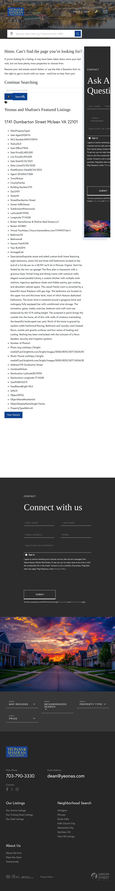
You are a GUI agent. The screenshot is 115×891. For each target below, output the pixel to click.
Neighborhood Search (55, 705)
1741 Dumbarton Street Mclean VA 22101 (41, 121)
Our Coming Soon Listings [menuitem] (19, 814)
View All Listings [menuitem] (66, 836)
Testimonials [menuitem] (12, 861)
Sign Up (76, 12)
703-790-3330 (20, 776)
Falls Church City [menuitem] (66, 823)
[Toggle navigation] (105, 11)
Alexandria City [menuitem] (66, 827)
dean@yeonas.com (66, 776)
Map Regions (18, 704)
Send (40, 594)
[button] (78, 34)
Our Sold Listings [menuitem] (15, 819)
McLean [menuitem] (61, 814)
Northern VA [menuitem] (64, 832)
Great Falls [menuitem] (63, 819)
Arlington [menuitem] (62, 810)
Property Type (91, 704)
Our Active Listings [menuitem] (16, 810)
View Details (13, 414)
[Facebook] (7, 789)
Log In (87, 12)
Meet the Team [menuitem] (14, 857)
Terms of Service (109, 201)
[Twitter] (11, 789)
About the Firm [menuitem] (14, 853)
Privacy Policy (96, 201)
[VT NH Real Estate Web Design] (100, 877)
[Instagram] (17, 789)
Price (13, 718)
